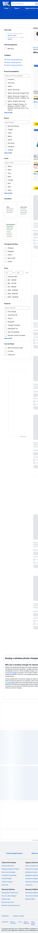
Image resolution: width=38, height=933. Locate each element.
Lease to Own (6, 899)
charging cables (12, 672)
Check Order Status (8, 866)
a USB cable (10, 682)
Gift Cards (5, 885)
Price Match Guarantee (9, 875)
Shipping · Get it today (16, 37)
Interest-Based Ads (26, 922)
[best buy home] (6, 4)
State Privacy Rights (33, 923)
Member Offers (30, 899)
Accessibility (5, 922)
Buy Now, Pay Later (8, 902)
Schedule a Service (31, 872)
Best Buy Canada (18, 916)
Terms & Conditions (13, 922)
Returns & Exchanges (8, 872)
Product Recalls (7, 878)
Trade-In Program (7, 882)
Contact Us (28, 885)
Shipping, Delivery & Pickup (10, 869)
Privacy (20, 922)
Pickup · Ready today (15, 33)
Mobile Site (5, 916)
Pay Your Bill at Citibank (9, 896)
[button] (7, 8)
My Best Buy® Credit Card (10, 892)
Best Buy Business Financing (11, 905)
